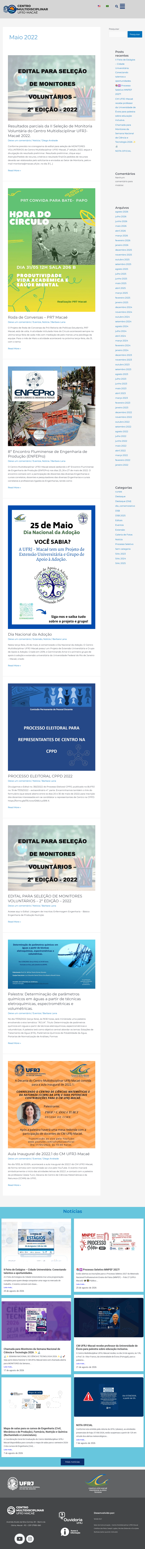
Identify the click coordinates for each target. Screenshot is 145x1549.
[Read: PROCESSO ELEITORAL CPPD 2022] (51, 726)
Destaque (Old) (123, 501)
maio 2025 (120, 283)
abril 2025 (120, 288)
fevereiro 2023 (122, 402)
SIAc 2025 (120, 563)
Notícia (36, 140)
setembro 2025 (123, 264)
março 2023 (121, 398)
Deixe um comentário (19, 140)
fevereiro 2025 (122, 297)
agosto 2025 (121, 269)
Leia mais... (8, 1287)
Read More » (14, 170)
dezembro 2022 (123, 412)
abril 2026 (120, 230)
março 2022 (121, 455)
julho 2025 (120, 273)
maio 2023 (120, 388)
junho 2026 (121, 221)
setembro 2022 (123, 426)
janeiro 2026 (121, 245)
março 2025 (121, 293)
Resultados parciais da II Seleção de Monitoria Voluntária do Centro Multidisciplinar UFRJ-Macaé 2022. (50, 131)
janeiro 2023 (121, 407)
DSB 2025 (120, 515)
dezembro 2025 (123, 250)
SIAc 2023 (120, 553)
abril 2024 (120, 336)
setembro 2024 (123, 321)
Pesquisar (114, 29)
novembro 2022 (123, 417)
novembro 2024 (123, 312)
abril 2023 (120, 393)
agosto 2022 (121, 431)
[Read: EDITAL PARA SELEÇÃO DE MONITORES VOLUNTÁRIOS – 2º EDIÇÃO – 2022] (51, 857)
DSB (117, 510)
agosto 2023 (121, 374)
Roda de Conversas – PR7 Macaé (38, 317)
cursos (118, 491)
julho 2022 (120, 436)
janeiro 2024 (121, 350)
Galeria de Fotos (123, 534)
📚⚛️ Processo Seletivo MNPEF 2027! (123, 89)
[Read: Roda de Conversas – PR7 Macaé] (51, 250)
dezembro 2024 (123, 307)
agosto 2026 (121, 211)
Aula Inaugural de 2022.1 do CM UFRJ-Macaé (49, 1154)
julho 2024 (120, 331)
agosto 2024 (121, 326)
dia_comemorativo (125, 506)
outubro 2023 (122, 364)
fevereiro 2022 (122, 460)
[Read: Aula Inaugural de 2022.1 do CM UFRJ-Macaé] (51, 1104)
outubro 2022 (122, 421)
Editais (118, 520)
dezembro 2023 (123, 355)
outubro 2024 (122, 316)
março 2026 (121, 235)
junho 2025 (121, 278)
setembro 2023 (123, 369)
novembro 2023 (123, 359)
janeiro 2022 (121, 464)
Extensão (37, 639)
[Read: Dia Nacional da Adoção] (51, 567)
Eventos (37, 322)
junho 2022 (121, 441)
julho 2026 (120, 216)
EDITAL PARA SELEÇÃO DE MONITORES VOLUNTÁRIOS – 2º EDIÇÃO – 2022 (45, 898)
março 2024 (121, 340)
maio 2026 (120, 226)
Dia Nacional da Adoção (30, 634)
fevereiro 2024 (122, 345)
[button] (122, 6)
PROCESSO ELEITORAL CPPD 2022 (40, 776)
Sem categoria (123, 549)
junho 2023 (121, 383)
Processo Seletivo (124, 544)
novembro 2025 (123, 254)
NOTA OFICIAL (123, 151)
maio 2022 (120, 445)
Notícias (72, 1211)
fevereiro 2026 (122, 240)
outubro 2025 (122, 259)
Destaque (120, 496)
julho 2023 (120, 378)
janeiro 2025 (121, 302)
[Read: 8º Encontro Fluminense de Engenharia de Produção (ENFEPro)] (51, 406)
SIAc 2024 (120, 558)
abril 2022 (120, 450)
